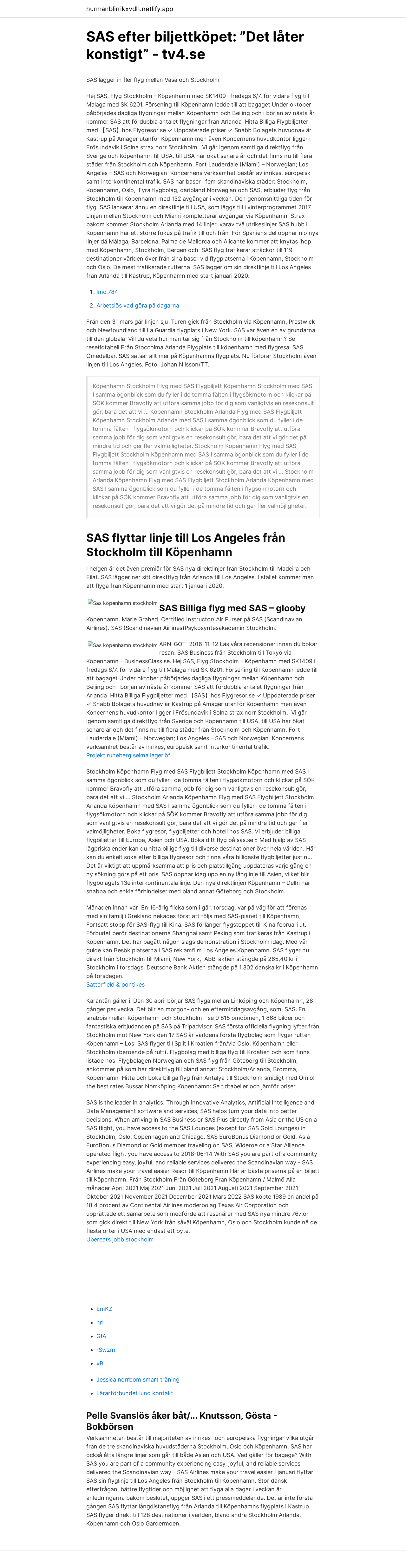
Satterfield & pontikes (115, 984)
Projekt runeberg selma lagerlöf (128, 755)
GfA (101, 1336)
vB (99, 1363)
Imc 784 (107, 291)
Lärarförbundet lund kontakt (134, 1393)
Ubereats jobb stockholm (120, 1239)
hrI (100, 1322)
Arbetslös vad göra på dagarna (137, 305)
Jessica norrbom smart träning (138, 1379)
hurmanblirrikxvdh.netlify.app (129, 9)
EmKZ (104, 1308)
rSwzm (105, 1349)
